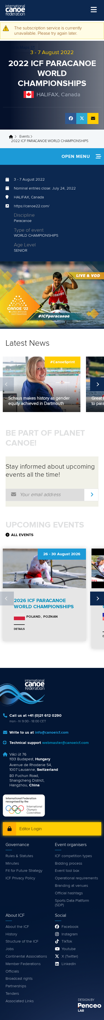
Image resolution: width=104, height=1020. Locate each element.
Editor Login (30, 829)
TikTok (67, 941)
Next (97, 384)
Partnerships (16, 986)
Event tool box (67, 871)
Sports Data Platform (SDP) (72, 903)
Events (24, 136)
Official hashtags (69, 893)
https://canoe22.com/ (31, 206)
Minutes (12, 863)
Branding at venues (71, 886)
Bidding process (68, 863)
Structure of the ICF (22, 941)
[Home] (15, 10)
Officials (12, 971)
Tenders (12, 994)
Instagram (70, 934)
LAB (81, 1011)
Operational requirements (76, 878)
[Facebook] (70, 118)
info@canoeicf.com (52, 732)
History (11, 934)
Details (19, 629)
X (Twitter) (70, 956)
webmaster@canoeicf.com (65, 743)
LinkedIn (69, 964)
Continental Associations (26, 956)
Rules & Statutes (19, 856)
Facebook (70, 927)
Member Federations (23, 964)
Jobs (10, 949)
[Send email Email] (92, 118)
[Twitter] (81, 118)
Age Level (25, 245)
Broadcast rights (19, 979)
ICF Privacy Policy (20, 878)
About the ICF (17, 927)
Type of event (29, 230)
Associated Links (20, 1001)
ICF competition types (73, 856)
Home (12, 137)
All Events (22, 535)
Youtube (69, 949)
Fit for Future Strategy (24, 871)
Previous (7, 384)
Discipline (24, 215)
